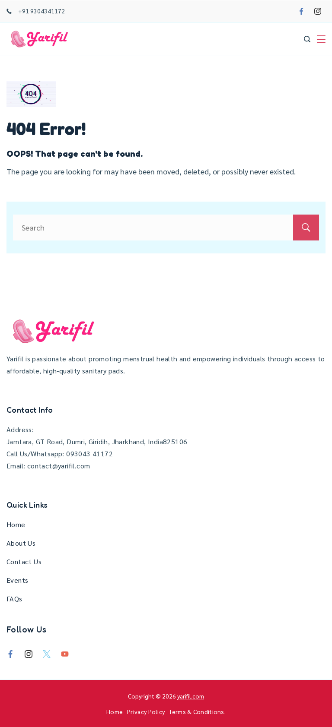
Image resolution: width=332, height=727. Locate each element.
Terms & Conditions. (197, 711)
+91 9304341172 (41, 11)
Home (16, 524)
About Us (20, 542)
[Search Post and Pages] (307, 39)
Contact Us (24, 561)
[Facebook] (301, 11)
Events (17, 580)
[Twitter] (47, 654)
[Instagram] (317, 11)
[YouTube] (65, 654)
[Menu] (321, 39)
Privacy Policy (146, 711)
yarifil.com (190, 696)
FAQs (14, 598)
